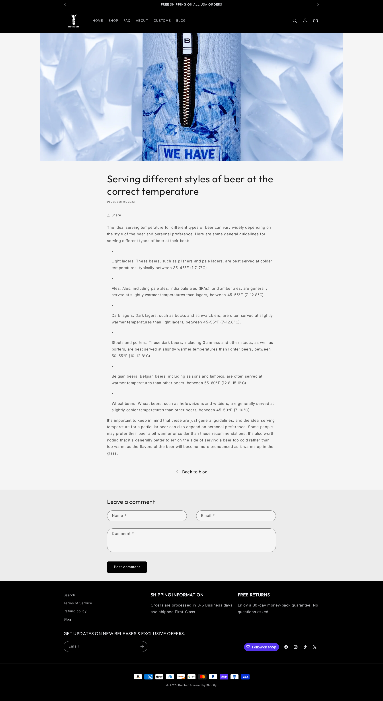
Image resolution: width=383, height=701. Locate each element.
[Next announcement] (318, 4)
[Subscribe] (142, 646)
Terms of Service (78, 603)
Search (69, 595)
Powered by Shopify (203, 685)
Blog (67, 619)
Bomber (183, 685)
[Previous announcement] (65, 4)
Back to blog (195, 472)
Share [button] (116, 215)
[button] (295, 21)
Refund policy (75, 611)
